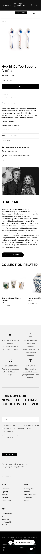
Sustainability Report (7, 523)
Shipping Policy (30, 489)
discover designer (12, 254)
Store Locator (7, 513)
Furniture (5, 497)
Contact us (28, 497)
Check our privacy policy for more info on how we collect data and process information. (21, 428)
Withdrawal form (30, 494)
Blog (3, 516)
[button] (34, 13)
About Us (5, 519)
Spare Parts (6, 500)
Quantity (5, 94)
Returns (27, 492)
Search (26, 500)
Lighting (5, 492)
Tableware (6, 489)
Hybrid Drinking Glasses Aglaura (11, 299)
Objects (5, 494)
